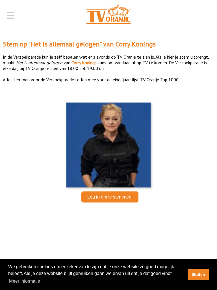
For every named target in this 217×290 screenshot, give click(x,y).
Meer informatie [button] (24, 281)
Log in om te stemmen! (110, 197)
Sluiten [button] (198, 274)
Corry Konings (136, 44)
